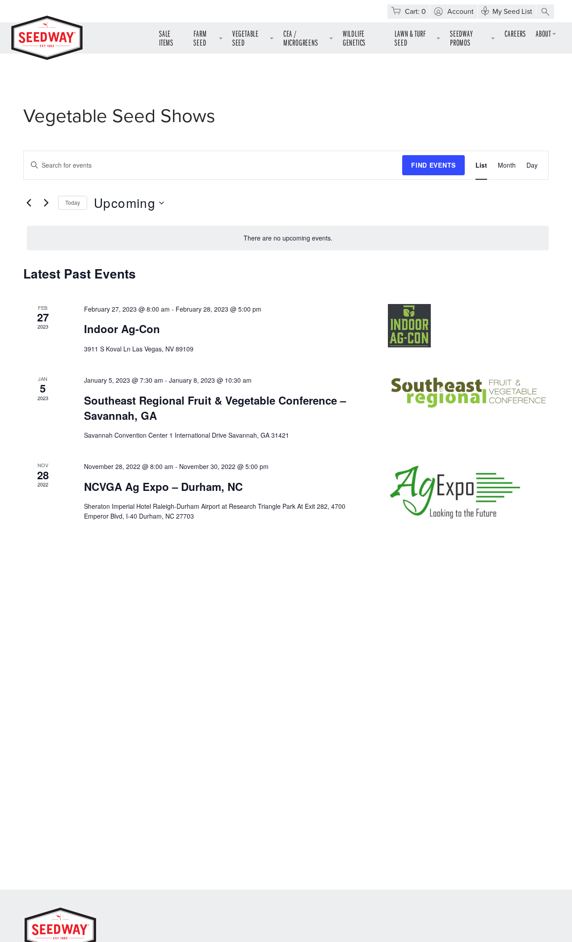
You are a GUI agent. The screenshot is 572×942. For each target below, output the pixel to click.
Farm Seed (199, 38)
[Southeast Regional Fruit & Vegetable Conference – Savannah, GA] (468, 392)
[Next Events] (46, 203)
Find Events (433, 165)
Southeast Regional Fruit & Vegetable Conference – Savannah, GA (215, 408)
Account (460, 11)
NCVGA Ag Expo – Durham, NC (163, 486)
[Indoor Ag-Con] (468, 325)
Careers (515, 33)
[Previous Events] (28, 203)
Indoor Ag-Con (122, 328)
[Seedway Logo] (47, 38)
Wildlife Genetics (354, 38)
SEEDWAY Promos (461, 38)
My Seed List (512, 11)
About (543, 33)
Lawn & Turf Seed (410, 38)
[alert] (288, 238)
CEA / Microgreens (300, 38)
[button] (545, 11)
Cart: (415, 11)
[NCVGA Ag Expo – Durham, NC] (468, 492)
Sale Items (166, 38)
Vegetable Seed (245, 38)
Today (72, 202)
